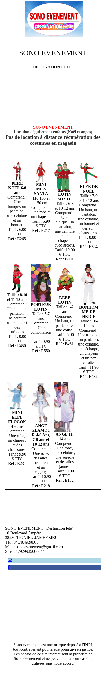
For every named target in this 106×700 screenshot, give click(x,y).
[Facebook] (9, 567)
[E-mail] (10, 560)
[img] (53, 19)
